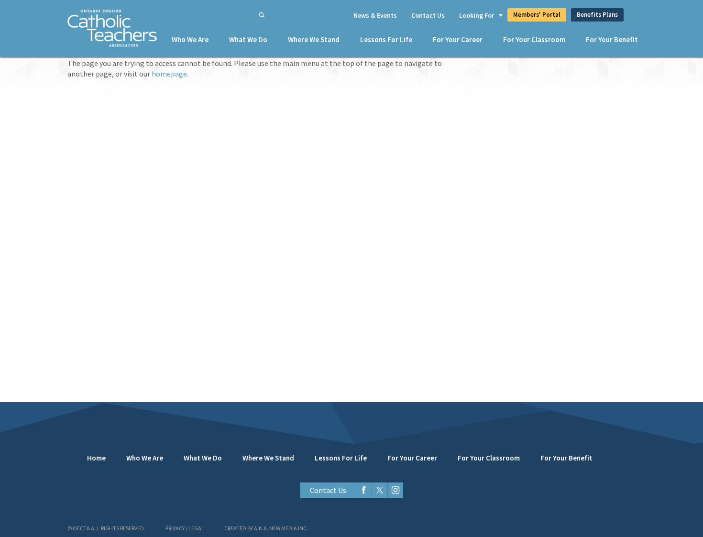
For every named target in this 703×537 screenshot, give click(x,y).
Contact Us (428, 15)
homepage (169, 73)
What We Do (248, 39)
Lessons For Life (386, 39)
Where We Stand (314, 39)
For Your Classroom (534, 39)
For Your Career (458, 39)
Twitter (379, 490)
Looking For (476, 15)
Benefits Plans (597, 15)
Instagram (395, 490)
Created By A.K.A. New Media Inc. (266, 528)
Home (96, 457)
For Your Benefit (612, 39)
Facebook (364, 490)
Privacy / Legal (184, 528)
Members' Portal (536, 15)
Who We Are (190, 39)
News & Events (375, 15)
